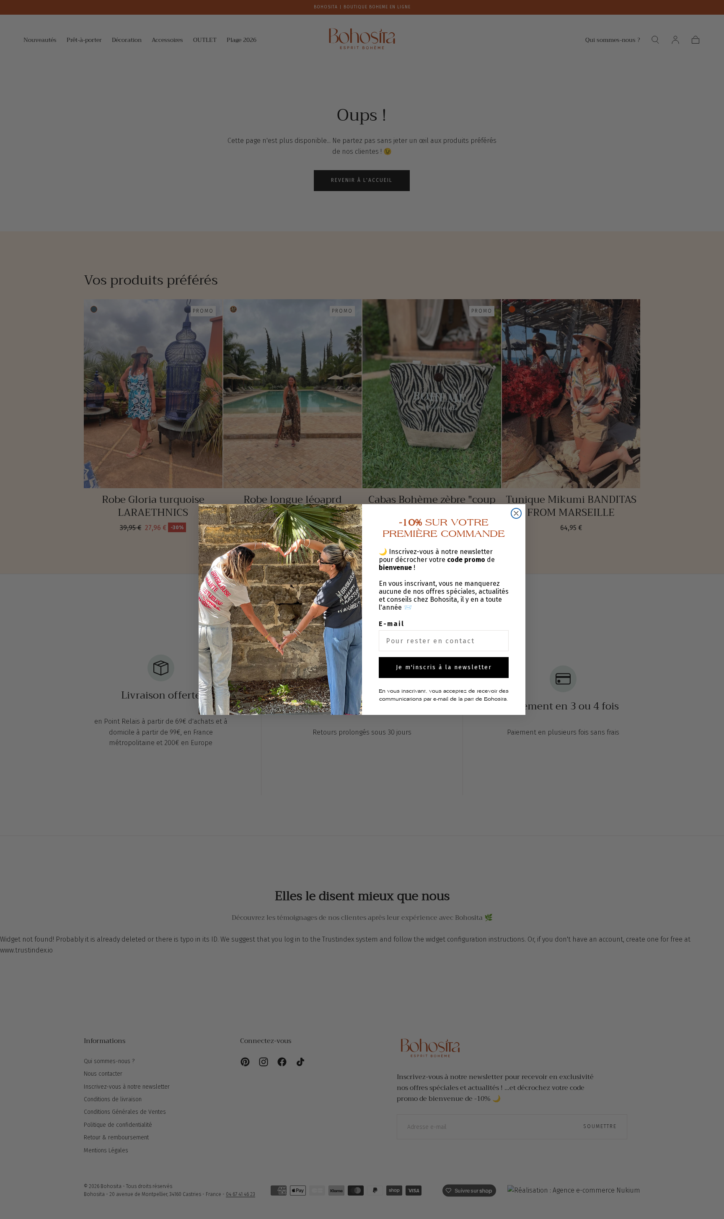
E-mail (391, 624)
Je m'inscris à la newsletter (444, 667)
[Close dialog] (516, 513)
